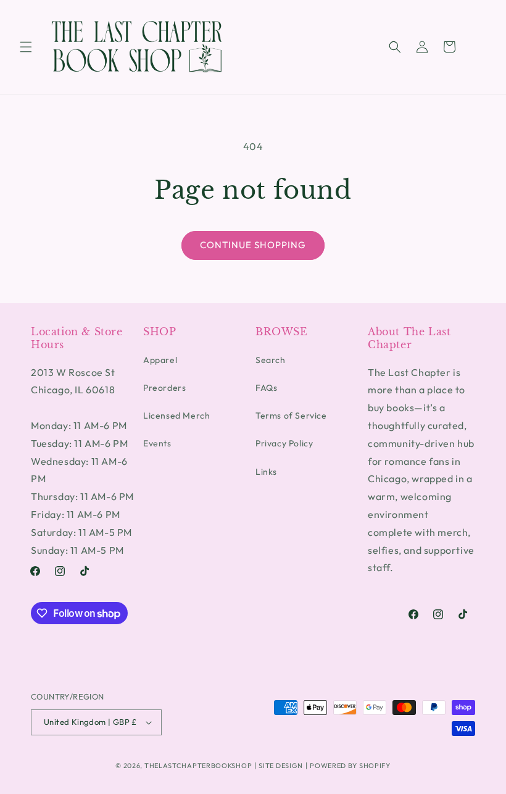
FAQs (266, 387)
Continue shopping (253, 245)
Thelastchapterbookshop (198, 765)
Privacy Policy (284, 443)
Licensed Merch (176, 415)
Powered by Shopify (350, 765)
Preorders (164, 387)
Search (270, 360)
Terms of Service (291, 415)
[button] (25, 47)
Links (266, 471)
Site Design (281, 765)
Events (157, 443)
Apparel (160, 360)
